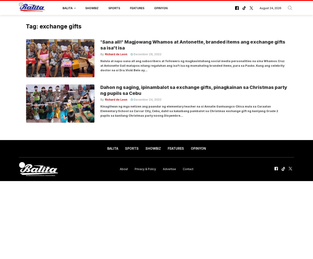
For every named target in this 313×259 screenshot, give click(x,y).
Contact (188, 169)
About (124, 169)
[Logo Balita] (32, 8)
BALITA (68, 8)
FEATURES (137, 8)
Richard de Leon (116, 54)
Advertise (169, 169)
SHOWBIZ (92, 8)
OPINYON (160, 8)
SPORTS (114, 8)
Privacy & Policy (145, 169)
